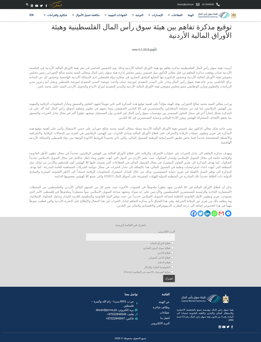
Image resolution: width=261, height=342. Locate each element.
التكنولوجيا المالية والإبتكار (157, 267)
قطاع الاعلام (164, 262)
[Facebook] (194, 213)
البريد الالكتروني (160, 323)
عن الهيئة (164, 301)
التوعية (139, 15)
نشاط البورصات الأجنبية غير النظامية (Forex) (147, 272)
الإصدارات (157, 15)
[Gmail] (221, 213)
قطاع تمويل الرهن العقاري (157, 248)
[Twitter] (41, 5)
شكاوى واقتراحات (57, 15)
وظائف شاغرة (161, 307)
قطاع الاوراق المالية (160, 243)
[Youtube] (36, 5)
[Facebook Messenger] (228, 213)
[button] (27, 4)
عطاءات (165, 312)
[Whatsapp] (214, 213)
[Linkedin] (31, 5)
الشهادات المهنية (117, 15)
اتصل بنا (165, 317)
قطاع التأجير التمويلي (160, 257)
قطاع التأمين (164, 252)
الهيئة (191, 15)
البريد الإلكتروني (166, 231)
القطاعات (177, 15)
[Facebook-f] (46, 5)
